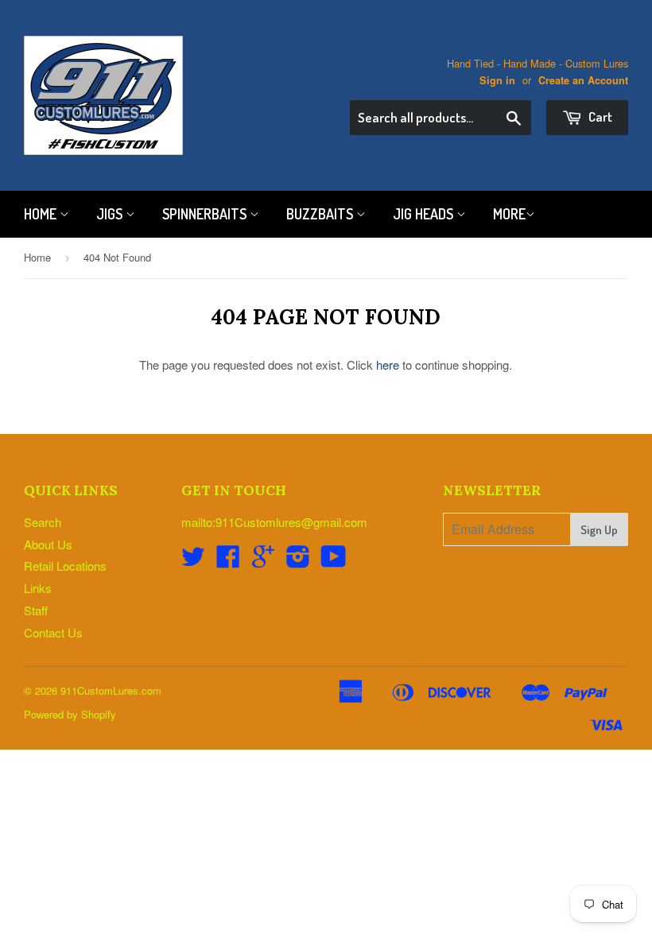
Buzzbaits (321, 214)
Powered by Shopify (70, 714)
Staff (36, 610)
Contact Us (53, 632)
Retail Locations (65, 565)
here (387, 364)
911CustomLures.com (110, 690)
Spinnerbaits (206, 214)
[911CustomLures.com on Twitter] (193, 560)
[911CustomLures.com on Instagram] (298, 560)
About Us (48, 544)
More (509, 214)
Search (42, 522)
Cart (599, 116)
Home (42, 214)
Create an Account (583, 80)
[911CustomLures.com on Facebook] (228, 560)
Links (38, 587)
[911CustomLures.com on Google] (263, 560)
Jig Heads (424, 214)
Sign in (497, 80)
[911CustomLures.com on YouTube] (333, 560)
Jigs (111, 214)
